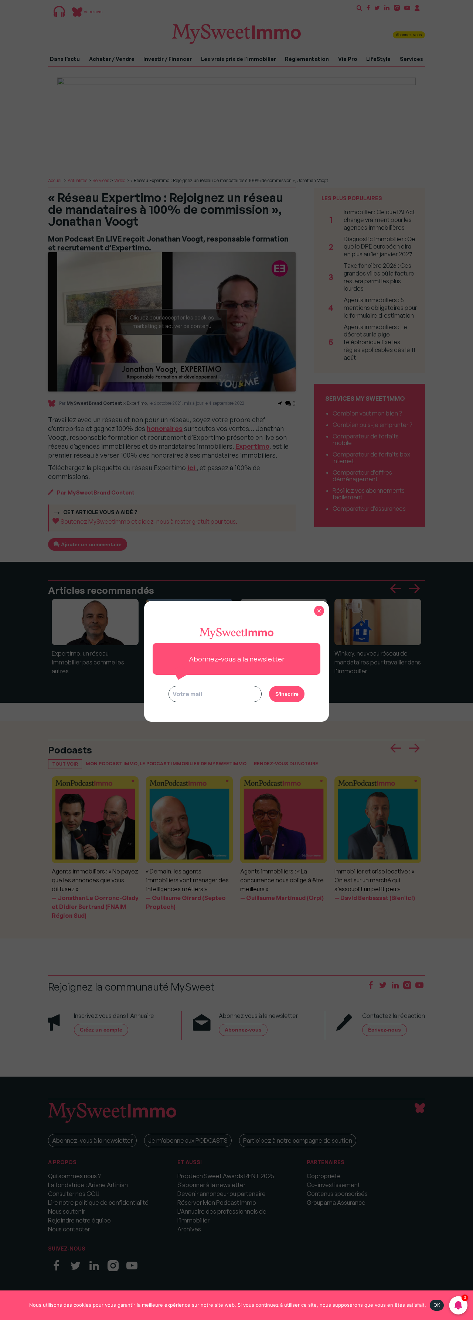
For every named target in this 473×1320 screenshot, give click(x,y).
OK (436, 1305)
